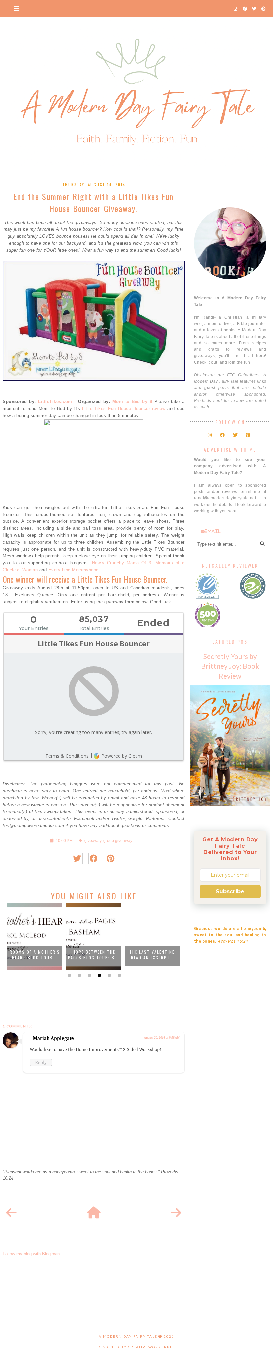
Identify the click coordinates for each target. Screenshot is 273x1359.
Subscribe (230, 891)
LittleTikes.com (55, 401)
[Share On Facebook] (93, 858)
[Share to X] (77, 858)
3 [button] (88, 975)
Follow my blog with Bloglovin (31, 1253)
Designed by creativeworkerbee (136, 1347)
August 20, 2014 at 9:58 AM (161, 1037)
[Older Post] (176, 1213)
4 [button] (98, 975)
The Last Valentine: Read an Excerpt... (152, 954)
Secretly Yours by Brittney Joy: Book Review (230, 666)
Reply (41, 1062)
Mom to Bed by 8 (132, 401)
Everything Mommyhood (73, 569)
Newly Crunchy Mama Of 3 (121, 562)
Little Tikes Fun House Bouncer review (123, 408)
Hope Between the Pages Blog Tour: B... (94, 954)
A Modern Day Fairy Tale (128, 1336)
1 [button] (68, 975)
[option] (35, 937)
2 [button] (78, 975)
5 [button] (108, 975)
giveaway (92, 840)
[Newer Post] (11, 1213)
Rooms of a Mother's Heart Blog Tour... (35, 954)
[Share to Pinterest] (110, 858)
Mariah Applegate (53, 1038)
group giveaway (117, 840)
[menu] (16, 8)
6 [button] (118, 975)
